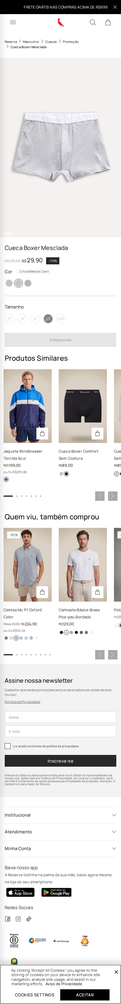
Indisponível (60, 339)
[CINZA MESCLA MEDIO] (9, 283)
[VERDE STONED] (86, 632)
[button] (60, 147)
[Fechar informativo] (115, 7)
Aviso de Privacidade (64, 983)
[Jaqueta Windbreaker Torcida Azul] (28, 406)
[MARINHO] (16, 638)
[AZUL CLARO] (31, 638)
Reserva (11, 41)
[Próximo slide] (112, 496)
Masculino (31, 41)
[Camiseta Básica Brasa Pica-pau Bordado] (83, 565)
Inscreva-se (60, 761)
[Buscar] (93, 22)
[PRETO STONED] (81, 632)
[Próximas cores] (36, 638)
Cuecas (51, 41)
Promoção (71, 41)
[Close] (116, 972)
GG (48, 318)
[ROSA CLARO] (11, 638)
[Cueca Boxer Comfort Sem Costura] (83, 406)
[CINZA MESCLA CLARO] (18, 283)
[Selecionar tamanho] (42, 433)
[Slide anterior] (100, 496)
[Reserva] (60, 22)
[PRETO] (66, 474)
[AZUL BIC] (21, 638)
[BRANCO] (61, 474)
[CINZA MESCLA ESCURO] (27, 283)
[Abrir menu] (13, 22)
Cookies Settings (34, 995)
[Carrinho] (108, 22)
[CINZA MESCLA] (71, 632)
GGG (61, 318)
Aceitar (85, 995)
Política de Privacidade (22, 701)
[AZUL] (6, 479)
